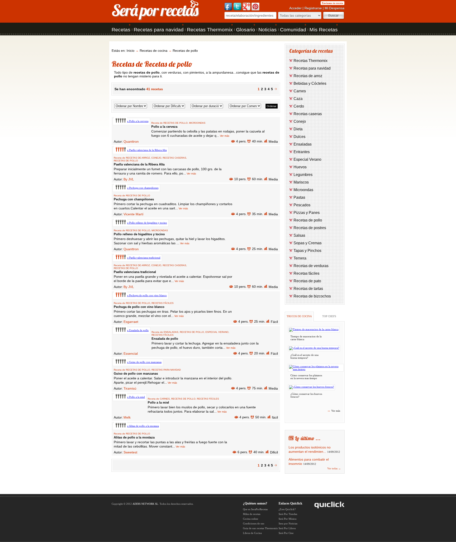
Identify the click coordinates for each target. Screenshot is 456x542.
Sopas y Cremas (308, 243)
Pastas (299, 197)
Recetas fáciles (163, 303)
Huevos (300, 167)
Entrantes (302, 152)
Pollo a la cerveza (164, 126)
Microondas (197, 123)
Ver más (224, 135)
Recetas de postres (310, 228)
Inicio (130, 50)
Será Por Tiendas (288, 514)
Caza (298, 99)
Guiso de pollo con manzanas (136, 373)
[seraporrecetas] (275, 89)
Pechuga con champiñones (134, 199)
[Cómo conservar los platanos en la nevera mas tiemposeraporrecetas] (315, 367)
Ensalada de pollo (165, 338)
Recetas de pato (307, 281)
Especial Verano (216, 332)
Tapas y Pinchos (307, 251)
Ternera (300, 258)
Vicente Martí (133, 214)
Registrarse (313, 8)
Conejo (156, 157)
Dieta (298, 129)
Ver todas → (334, 468)
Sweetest (130, 452)
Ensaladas (171, 332)
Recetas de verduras (311, 266)
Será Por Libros (287, 528)
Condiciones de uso (253, 523)
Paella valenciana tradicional (135, 272)
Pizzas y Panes (307, 213)
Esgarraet (131, 322)
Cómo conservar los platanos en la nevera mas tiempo (306, 377)
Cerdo (299, 106)
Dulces (299, 137)
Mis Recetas (323, 29)
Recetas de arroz (138, 157)
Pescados (302, 205)
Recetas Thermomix (210, 29)
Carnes (165, 398)
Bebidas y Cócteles (310, 83)
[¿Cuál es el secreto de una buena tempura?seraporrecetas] (314, 348)
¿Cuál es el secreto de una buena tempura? (304, 356)
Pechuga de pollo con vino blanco (139, 307)
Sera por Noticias (288, 523)
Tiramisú (130, 388)
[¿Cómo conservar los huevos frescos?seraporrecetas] (311, 387)
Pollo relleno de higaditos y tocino (139, 234)
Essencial (131, 353)
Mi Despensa (334, 8)
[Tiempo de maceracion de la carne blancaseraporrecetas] (313, 329)
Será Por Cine (286, 533)
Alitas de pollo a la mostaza (134, 437)
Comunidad (293, 29)
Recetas (121, 29)
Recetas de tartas (308, 289)
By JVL (129, 179)
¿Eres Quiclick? (287, 509)
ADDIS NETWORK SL (145, 503)
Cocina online (250, 518)
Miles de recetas (251, 514)
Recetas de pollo (185, 50)
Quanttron (131, 141)
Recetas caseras (174, 157)
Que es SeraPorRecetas (255, 509)
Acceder (295, 8)
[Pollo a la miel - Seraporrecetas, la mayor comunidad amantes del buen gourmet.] (129, 397)
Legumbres (303, 175)
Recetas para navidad (159, 29)
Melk (127, 417)
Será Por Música (287, 518)
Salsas (299, 235)
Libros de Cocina (252, 533)
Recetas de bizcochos (312, 296)
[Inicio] (156, 20)
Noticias (267, 29)
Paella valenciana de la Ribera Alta (139, 164)
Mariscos (301, 182)
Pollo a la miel (158, 402)
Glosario (245, 29)
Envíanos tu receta (332, 3)
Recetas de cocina (153, 50)
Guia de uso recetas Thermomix (260, 528)
